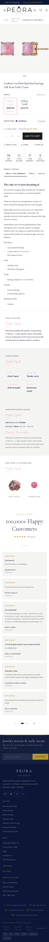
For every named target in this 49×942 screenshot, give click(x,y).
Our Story (7, 871)
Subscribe (40, 757)
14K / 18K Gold (9, 895)
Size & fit (42, 174)
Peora (24, 771)
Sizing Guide (8, 819)
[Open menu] (4, 10)
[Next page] (34, 723)
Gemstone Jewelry (15, 20)
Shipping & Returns (11, 843)
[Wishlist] (40, 10)
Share (26, 145)
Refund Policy (29, 928)
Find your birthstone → (33, 2)
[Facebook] (17, 794)
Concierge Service (10, 831)
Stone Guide (8, 810)
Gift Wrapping (9, 859)
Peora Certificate (10, 882)
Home (6, 20)
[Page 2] (25, 723)
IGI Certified (8, 887)
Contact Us (7, 855)
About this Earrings (15, 174)
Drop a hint (11, 145)
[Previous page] (15, 723)
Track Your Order (10, 847)
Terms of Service (18, 928)
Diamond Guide (9, 827)
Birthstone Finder (10, 806)
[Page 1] (22, 723)
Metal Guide (8, 815)
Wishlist (40, 145)
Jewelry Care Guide (11, 823)
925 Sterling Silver (10, 891)
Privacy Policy (6, 928)
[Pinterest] (11, 794)
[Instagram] (5, 794)
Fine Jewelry (24, 776)
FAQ (4, 851)
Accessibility (41, 928)
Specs (31, 174)
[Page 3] (27, 723)
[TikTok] (23, 794)
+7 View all (41, 121)
